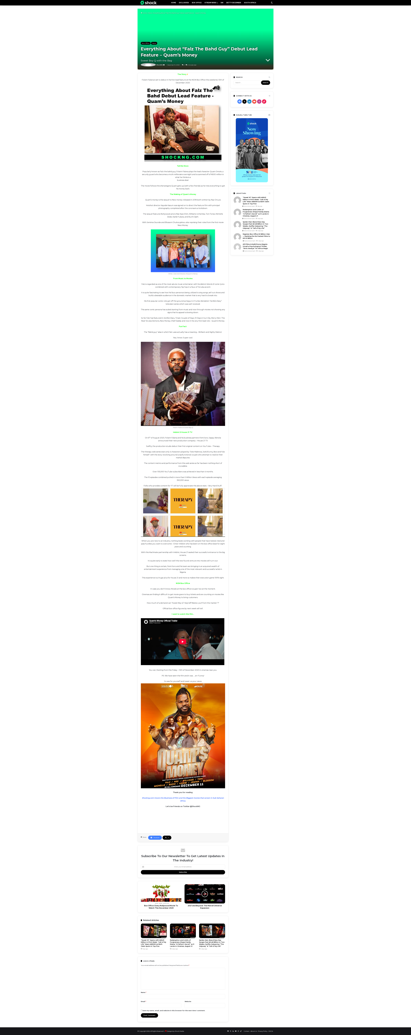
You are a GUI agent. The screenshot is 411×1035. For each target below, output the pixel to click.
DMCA (270, 1031)
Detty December (233, 3)
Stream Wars (210, 3)
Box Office (197, 3)
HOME (173, 3)
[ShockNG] (148, 2)
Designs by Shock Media (175, 1031)
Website (188, 1001)
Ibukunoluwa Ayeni (249, 206)
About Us (253, 1031)
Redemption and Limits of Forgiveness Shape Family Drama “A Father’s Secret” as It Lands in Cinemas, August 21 (182, 943)
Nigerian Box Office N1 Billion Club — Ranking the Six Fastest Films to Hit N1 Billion (256, 236)
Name (143, 992)
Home (144, 13)
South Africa (250, 3)
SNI (222, 3)
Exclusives (184, 3)
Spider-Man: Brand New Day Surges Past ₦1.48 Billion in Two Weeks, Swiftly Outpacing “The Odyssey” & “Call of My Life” (212, 943)
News (150, 13)
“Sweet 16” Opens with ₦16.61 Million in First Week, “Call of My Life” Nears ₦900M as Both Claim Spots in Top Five (153, 943)
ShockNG (148, 65)
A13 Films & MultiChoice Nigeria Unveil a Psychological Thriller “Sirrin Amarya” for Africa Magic (255, 246)
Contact (246, 1031)
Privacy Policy (262, 1031)
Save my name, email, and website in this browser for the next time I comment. (174, 1010)
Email (143, 1001)
